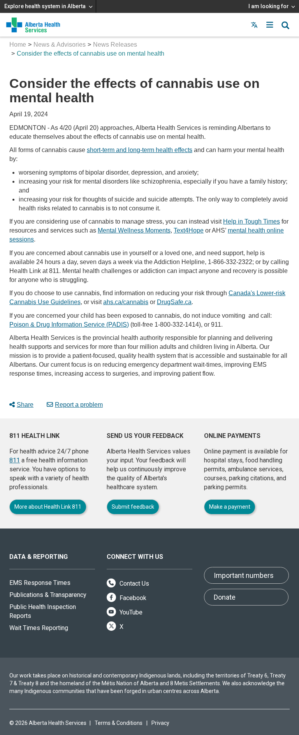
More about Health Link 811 (47, 507)
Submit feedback (133, 507)
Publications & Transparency (47, 594)
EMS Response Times (39, 582)
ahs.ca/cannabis (125, 302)
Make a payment (229, 507)
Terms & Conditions (118, 723)
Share (25, 404)
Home (17, 44)
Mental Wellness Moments (134, 230)
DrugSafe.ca (174, 302)
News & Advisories (59, 44)
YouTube (130, 612)
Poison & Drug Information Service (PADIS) (69, 324)
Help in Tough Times (251, 221)
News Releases (115, 44)
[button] (270, 25)
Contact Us (133, 583)
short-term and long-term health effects (139, 150)
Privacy (160, 723)
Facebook (132, 598)
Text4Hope (189, 230)
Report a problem (79, 404)
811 (14, 460)
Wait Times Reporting (38, 628)
